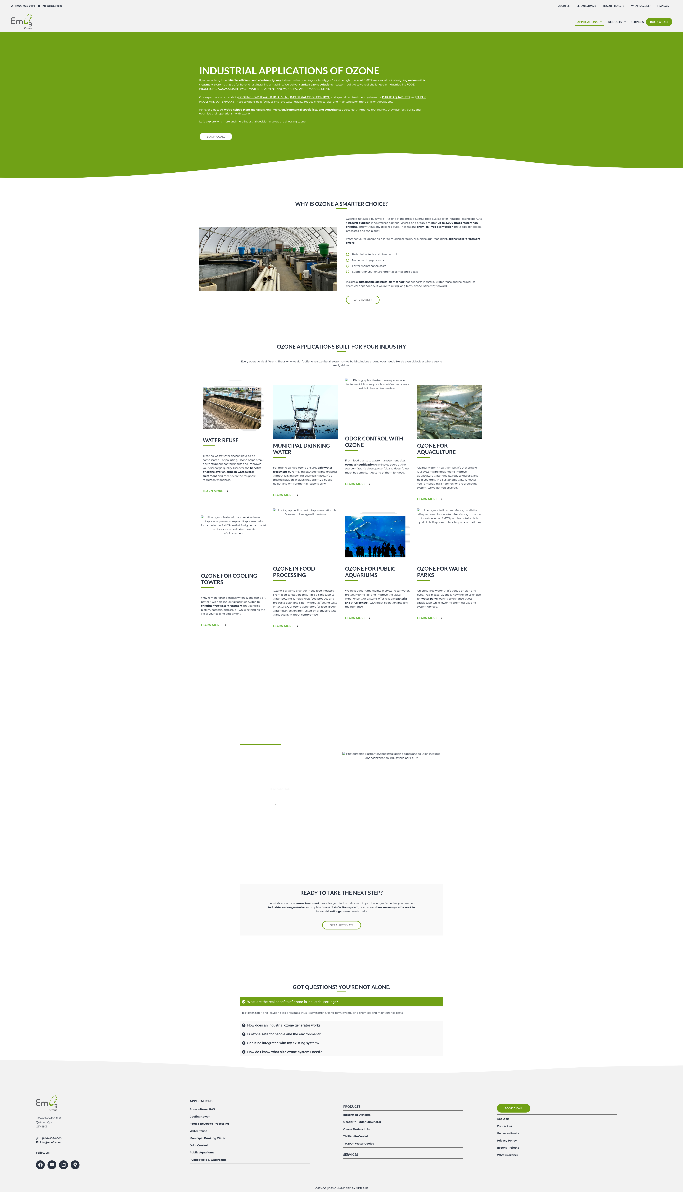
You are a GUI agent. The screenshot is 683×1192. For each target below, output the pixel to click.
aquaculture (228, 88)
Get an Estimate (586, 5)
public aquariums (396, 97)
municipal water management (306, 88)
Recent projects (613, 5)
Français (663, 5)
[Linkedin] (63, 1164)
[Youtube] (51, 1164)
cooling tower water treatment (263, 97)
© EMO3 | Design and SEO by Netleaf (341, 1188)
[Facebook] (40, 1164)
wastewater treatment (258, 88)
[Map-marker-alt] (75, 1164)
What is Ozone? (640, 5)
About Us (564, 5)
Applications (587, 21)
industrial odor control (310, 97)
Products (614, 21)
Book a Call (659, 21)
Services (637, 21)
